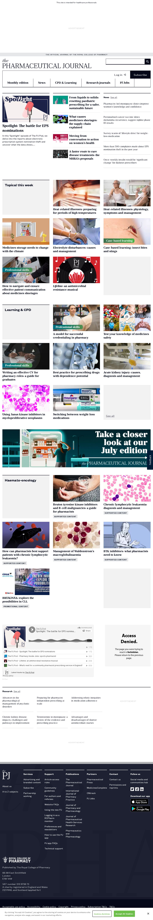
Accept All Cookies (124, 913)
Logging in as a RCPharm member (52, 817)
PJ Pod (4, 679)
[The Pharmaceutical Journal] (46, 63)
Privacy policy (78, 906)
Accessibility (33, 906)
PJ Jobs (124, 82)
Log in (118, 74)
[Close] (148, 913)
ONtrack (91, 793)
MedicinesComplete (97, 787)
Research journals (98, 82)
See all (113, 97)
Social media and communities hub (139, 781)
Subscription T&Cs (97, 906)
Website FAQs (52, 804)
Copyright (63, 906)
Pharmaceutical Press (95, 781)
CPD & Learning (66, 82)
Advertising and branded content (32, 781)
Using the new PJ (53, 809)
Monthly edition (17, 82)
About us (7, 786)
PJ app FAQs (51, 843)
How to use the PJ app (54, 836)
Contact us (115, 779)
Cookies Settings (102, 913)
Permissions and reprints (117, 786)
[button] (150, 460)
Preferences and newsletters (53, 828)
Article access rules (52, 781)
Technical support (54, 848)
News (41, 82)
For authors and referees (53, 797)
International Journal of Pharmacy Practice (72, 795)
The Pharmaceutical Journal (74, 782)
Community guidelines (50, 789)
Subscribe (140, 74)
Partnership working (29, 794)
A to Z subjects (10, 791)
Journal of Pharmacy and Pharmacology (73, 807)
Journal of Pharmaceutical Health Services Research (74, 821)
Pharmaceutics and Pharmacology (73, 833)
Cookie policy (49, 906)
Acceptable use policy (13, 906)
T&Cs (112, 906)
